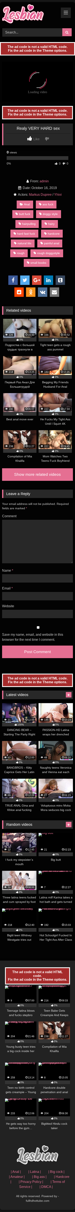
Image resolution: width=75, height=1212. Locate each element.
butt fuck (24, 214)
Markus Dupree (40, 194)
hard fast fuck (26, 233)
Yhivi (58, 194)
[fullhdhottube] (30, 14)
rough (21, 253)
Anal (27, 204)
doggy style (50, 214)
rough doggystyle (48, 253)
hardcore (54, 233)
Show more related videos (37, 474)
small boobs (38, 262)
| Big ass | (39, 1177)
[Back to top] (62, 1199)
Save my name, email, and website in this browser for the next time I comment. (32, 637)
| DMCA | (46, 1187)
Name (7, 570)
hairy (51, 223)
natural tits (24, 243)
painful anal (51, 243)
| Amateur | (17, 1177)
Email (7, 588)
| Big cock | (56, 1171)
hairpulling (29, 223)
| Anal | (16, 1171)
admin (44, 181)
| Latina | (34, 1171)
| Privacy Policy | (31, 1182)
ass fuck (47, 204)
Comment (9, 516)
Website (8, 606)
